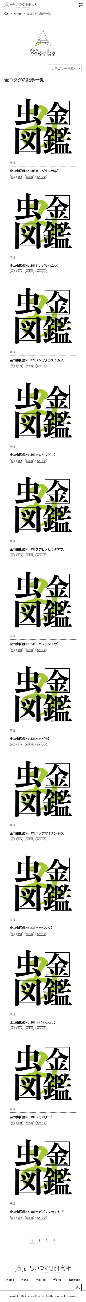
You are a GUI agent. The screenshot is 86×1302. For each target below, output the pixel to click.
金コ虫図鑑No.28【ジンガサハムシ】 (34, 265)
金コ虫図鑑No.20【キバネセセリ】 (33, 1022)
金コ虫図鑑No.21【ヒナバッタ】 (31, 927)
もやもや (41, 176)
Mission (41, 1279)
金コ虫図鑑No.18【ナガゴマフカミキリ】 (37, 1211)
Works (57, 1279)
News (24, 1279)
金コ (20, 176)
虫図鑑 (29, 176)
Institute (74, 1279)
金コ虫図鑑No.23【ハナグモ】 (29, 738)
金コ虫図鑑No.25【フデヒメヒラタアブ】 (37, 549)
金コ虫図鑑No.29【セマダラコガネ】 (34, 170)
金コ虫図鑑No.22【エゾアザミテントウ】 (37, 833)
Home (10, 1279)
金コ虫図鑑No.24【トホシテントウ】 (34, 644)
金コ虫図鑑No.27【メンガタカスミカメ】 (37, 360)
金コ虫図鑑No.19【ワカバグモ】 (31, 1117)
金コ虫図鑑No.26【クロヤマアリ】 (33, 454)
